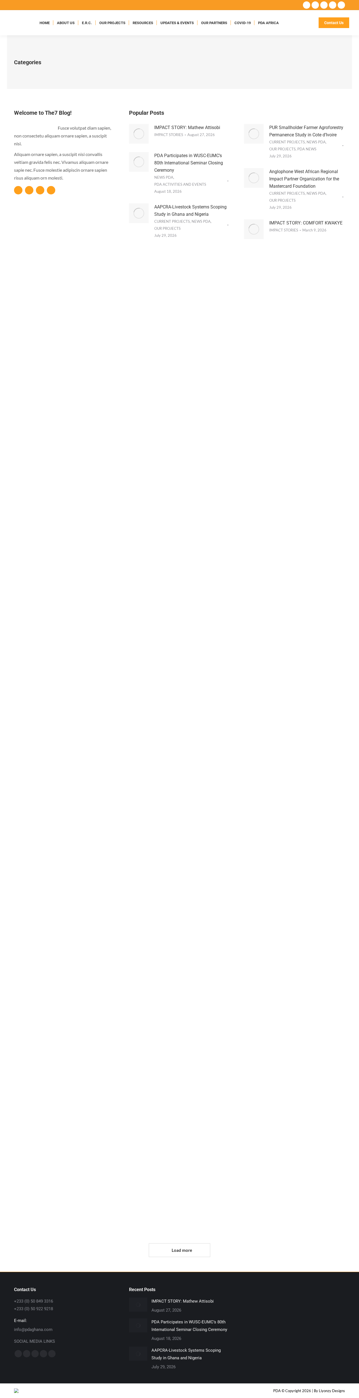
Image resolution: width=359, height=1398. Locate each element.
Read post (44, 452)
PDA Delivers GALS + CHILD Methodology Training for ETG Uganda (293, 815)
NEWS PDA (163, 177)
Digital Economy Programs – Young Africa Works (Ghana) (179, 1047)
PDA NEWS (306, 149)
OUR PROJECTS (167, 228)
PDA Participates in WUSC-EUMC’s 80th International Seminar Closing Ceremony (188, 163)
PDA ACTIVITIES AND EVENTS (180, 184)
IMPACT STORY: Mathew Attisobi (187, 127)
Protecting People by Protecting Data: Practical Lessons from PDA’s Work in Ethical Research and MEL (61, 824)
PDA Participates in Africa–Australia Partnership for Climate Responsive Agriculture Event (62, 1055)
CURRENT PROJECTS (172, 221)
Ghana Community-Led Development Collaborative (292, 1047)
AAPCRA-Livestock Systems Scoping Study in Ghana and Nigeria (292, 335)
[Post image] (138, 1305)
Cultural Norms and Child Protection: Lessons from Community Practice (294, 575)
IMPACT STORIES (168, 134)
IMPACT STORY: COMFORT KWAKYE (305, 223)
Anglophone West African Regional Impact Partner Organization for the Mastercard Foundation (304, 179)
